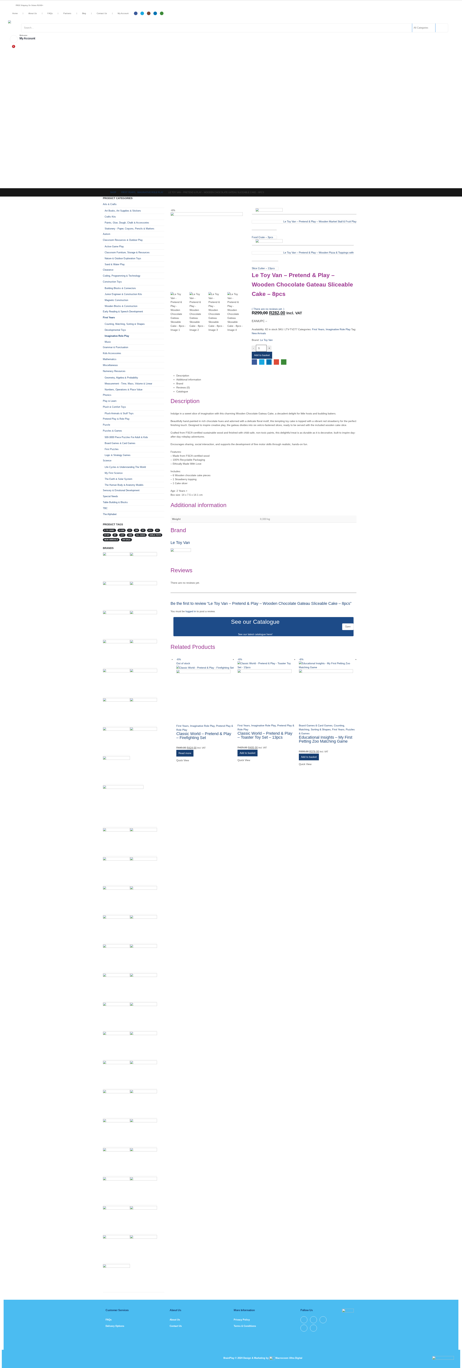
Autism (106, 234)
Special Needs (110, 496)
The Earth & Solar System (118, 479)
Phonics (107, 395)
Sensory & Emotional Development (121, 490)
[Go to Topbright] (143, 1103)
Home (15, 13)
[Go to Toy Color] (116, 1190)
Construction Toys (112, 281)
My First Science (114, 473)
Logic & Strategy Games (117, 455)
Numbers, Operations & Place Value (123, 389)
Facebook (254, 362)
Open (348, 626)
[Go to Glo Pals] (116, 899)
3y (143, 530)
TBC (105, 508)
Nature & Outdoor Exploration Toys (123, 258)
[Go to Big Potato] (116, 986)
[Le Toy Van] (181, 556)
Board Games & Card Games (315, 725)
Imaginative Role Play (338, 329)
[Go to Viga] (143, 986)
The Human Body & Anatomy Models (124, 485)
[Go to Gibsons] (116, 957)
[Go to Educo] (143, 740)
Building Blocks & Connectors (120, 288)
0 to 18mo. (109, 530)
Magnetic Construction (116, 300)
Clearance (108, 269)
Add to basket (262, 355)
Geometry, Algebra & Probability (121, 377)
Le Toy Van (266, 340)
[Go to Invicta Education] (143, 623)
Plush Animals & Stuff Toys (119, 413)
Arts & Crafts (110, 204)
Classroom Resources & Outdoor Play (123, 240)
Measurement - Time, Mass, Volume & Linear (128, 383)
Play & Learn (109, 401)
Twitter (261, 362)
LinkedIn (269, 362)
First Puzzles (112, 449)
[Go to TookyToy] (116, 1132)
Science (107, 460)
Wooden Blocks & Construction (121, 306)
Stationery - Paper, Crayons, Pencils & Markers (129, 228)
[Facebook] (136, 13)
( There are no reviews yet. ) (268, 308)
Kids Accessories (112, 353)
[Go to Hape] (143, 1132)
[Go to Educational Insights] (116, 682)
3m (136, 530)
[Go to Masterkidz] (116, 1103)
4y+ (150, 530)
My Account (123, 13)
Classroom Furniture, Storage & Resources (127, 252)
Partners (67, 13)
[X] (142, 13)
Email (276, 362)
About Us (32, 13)
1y (129, 530)
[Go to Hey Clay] (116, 841)
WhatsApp (283, 362)
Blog (84, 13)
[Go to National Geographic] (143, 1248)
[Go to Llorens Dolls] (143, 1044)
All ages (140, 535)
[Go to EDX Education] (143, 1073)
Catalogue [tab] (182, 391)
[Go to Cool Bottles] (143, 1161)
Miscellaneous (110, 365)
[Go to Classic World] (116, 653)
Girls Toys (155, 535)
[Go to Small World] (143, 899)
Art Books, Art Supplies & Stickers (123, 210)
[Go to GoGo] (143, 870)
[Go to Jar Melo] (143, 594)
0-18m (121, 530)
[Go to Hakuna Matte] (116, 1161)
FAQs (50, 13)
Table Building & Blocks (115, 502)
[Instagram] (149, 13)
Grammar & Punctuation (115, 347)
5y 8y (107, 535)
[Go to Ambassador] (143, 1219)
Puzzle (106, 424)
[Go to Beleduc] (143, 957)
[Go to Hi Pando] (123, 805)
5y (157, 530)
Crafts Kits (110, 216)
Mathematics (109, 359)
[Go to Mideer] (143, 1190)
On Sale (126, 540)
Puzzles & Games (112, 430)
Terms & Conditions (245, 1326)
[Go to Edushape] (143, 841)
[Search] (441, 27)
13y (122, 535)
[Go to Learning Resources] (143, 565)
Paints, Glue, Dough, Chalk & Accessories (127, 222)
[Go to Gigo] (116, 1044)
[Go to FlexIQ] (143, 1015)
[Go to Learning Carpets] (116, 1073)
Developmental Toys (115, 330)
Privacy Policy (242, 1319)
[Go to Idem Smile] (116, 928)
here (269, 634)
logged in (191, 611)
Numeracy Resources (114, 371)
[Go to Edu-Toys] (116, 870)
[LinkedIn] (155, 13)
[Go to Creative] (116, 1219)
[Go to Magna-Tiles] (116, 1277)
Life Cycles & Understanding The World (125, 467)
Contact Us (102, 13)
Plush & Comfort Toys (114, 407)
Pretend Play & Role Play (116, 418)
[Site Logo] (37, 21)
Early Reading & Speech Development (123, 311)
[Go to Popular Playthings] (143, 682)
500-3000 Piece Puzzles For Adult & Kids (126, 437)
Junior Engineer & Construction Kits (123, 294)
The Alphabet (110, 514)
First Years (318, 329)
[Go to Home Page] (104, 192)
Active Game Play (114, 246)
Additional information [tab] (188, 379)
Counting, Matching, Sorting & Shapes (125, 324)
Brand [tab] (179, 383)
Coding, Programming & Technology (121, 275)
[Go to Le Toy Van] (116, 563)
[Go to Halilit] (143, 711)
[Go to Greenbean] (116, 1248)
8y (115, 535)
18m (130, 535)
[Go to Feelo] (116, 623)
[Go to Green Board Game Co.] (116, 769)
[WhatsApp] (162, 13)
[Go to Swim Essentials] (116, 740)
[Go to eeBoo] (116, 711)
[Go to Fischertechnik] (143, 653)
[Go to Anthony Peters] (116, 594)
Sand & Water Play (115, 264)
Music (108, 342)
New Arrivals (259, 333)
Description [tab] (182, 375)
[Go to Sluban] (143, 928)
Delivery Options (115, 1326)
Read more (184, 753)
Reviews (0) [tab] (183, 387)
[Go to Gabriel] (116, 1015)
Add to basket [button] (247, 752)
